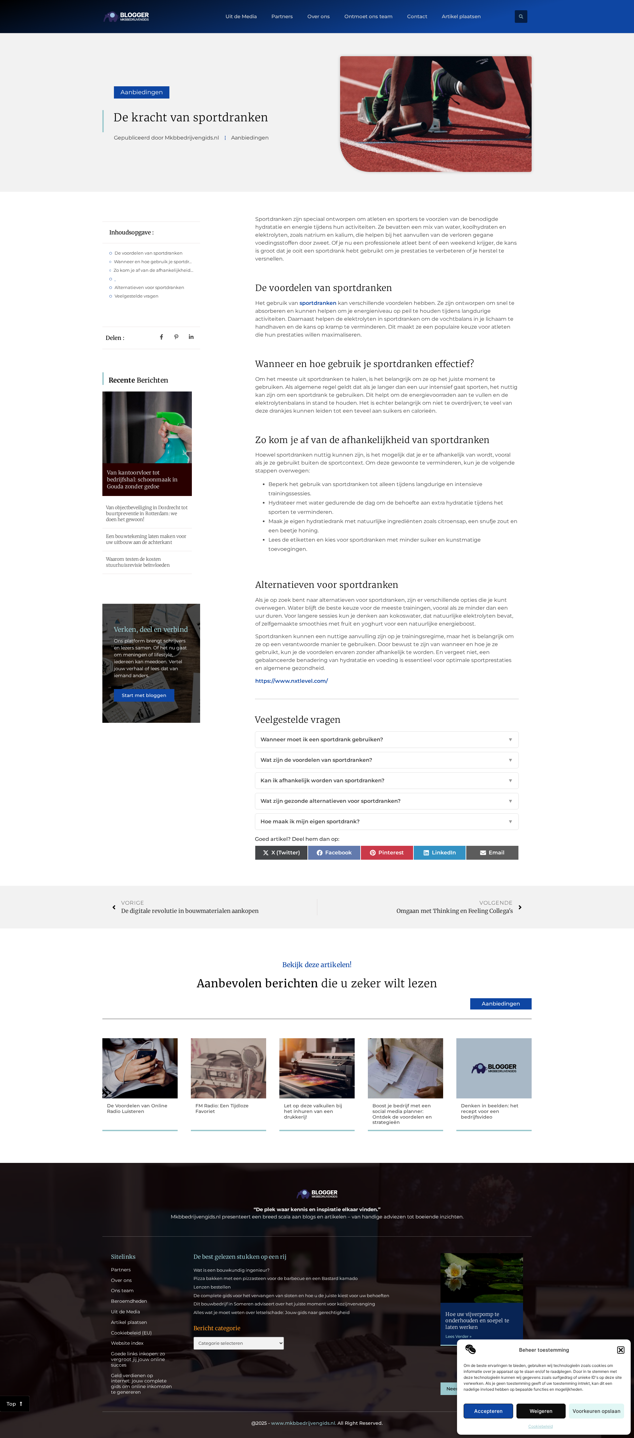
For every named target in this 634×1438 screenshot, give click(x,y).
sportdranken (317, 303)
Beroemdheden (129, 1301)
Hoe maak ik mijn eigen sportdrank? (387, 821)
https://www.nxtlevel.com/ (291, 681)
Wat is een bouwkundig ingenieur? (231, 1270)
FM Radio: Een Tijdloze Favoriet (222, 1108)
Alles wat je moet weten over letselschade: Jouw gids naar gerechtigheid (272, 1312)
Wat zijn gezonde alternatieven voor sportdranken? (387, 801)
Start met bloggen (144, 695)
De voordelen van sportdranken (149, 253)
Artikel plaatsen (461, 17)
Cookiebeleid (540, 1426)
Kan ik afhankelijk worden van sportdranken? (387, 780)
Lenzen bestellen (212, 1287)
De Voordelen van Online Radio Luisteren (137, 1108)
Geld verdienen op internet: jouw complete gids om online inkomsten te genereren (141, 1384)
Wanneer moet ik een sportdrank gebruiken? (387, 739)
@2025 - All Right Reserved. (317, 1423)
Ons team (122, 1291)
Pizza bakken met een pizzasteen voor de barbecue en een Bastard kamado (276, 1278)
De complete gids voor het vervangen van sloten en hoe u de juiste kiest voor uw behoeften (291, 1295)
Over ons (318, 17)
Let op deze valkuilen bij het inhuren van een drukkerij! (313, 1111)
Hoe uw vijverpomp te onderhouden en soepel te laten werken (477, 1320)
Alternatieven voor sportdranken (149, 287)
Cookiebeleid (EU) (131, 1333)
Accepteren (488, 1411)
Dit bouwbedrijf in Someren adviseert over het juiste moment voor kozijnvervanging (284, 1303)
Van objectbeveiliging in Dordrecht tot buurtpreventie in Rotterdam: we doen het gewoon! (147, 513)
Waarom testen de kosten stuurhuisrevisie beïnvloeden (138, 562)
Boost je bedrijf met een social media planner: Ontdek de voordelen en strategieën (402, 1114)
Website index (127, 1343)
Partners (282, 17)
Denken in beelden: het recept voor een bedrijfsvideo (489, 1111)
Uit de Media (241, 17)
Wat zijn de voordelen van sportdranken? (387, 760)
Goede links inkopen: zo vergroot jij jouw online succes (138, 1359)
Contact (417, 17)
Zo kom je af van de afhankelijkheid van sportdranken (153, 270)
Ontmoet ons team (368, 17)
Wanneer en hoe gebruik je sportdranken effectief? (154, 261)
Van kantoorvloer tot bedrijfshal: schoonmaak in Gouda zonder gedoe (142, 479)
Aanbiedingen (142, 92)
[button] (620, 1350)
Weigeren (541, 1411)
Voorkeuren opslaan (596, 1411)
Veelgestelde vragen (136, 296)
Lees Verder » (458, 1336)
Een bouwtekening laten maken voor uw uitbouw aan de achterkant (146, 539)
